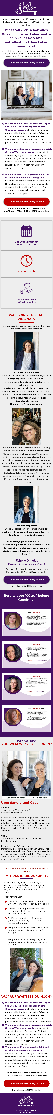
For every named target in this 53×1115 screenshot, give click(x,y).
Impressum (22, 1105)
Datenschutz (31, 1105)
